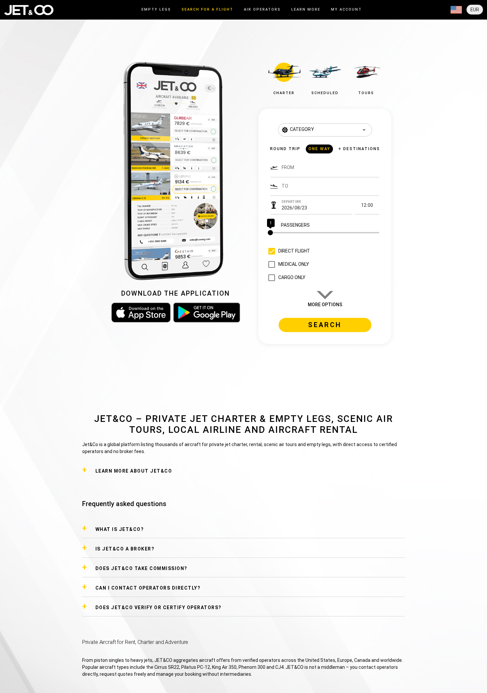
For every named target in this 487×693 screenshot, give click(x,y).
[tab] (156, 10)
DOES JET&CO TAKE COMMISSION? (141, 568)
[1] (324, 232)
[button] (284, 76)
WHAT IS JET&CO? (119, 529)
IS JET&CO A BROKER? (125, 548)
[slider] (324, 232)
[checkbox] (287, 251)
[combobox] (330, 171)
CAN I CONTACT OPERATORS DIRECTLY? (148, 588)
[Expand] (456, 10)
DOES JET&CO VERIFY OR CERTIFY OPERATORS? (158, 607)
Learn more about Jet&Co (133, 471)
